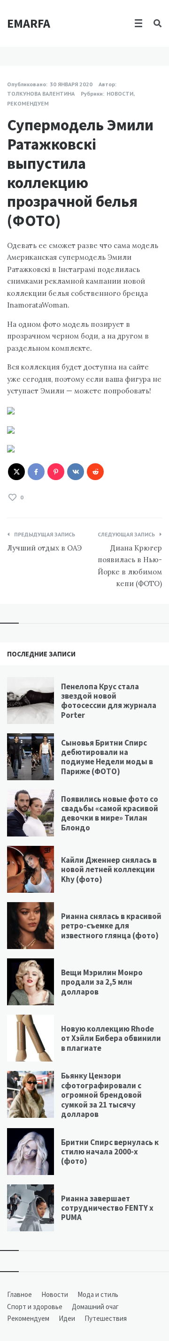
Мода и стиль (97, 1294)
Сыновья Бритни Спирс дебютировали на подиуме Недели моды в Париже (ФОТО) (107, 757)
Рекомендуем (28, 103)
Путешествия (105, 1318)
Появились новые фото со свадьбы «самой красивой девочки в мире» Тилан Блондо (109, 813)
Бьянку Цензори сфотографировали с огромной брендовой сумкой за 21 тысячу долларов (101, 1094)
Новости (120, 93)
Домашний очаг (95, 1306)
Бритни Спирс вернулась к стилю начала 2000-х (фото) (110, 1152)
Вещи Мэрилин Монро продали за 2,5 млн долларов (102, 982)
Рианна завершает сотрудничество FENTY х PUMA (107, 1208)
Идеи (67, 1318)
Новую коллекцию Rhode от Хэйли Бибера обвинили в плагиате (111, 1038)
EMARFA (28, 23)
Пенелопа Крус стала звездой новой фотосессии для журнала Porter (108, 700)
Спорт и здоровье (34, 1306)
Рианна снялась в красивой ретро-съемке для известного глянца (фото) (111, 926)
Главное (19, 1294)
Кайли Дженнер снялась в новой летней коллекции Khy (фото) (109, 869)
